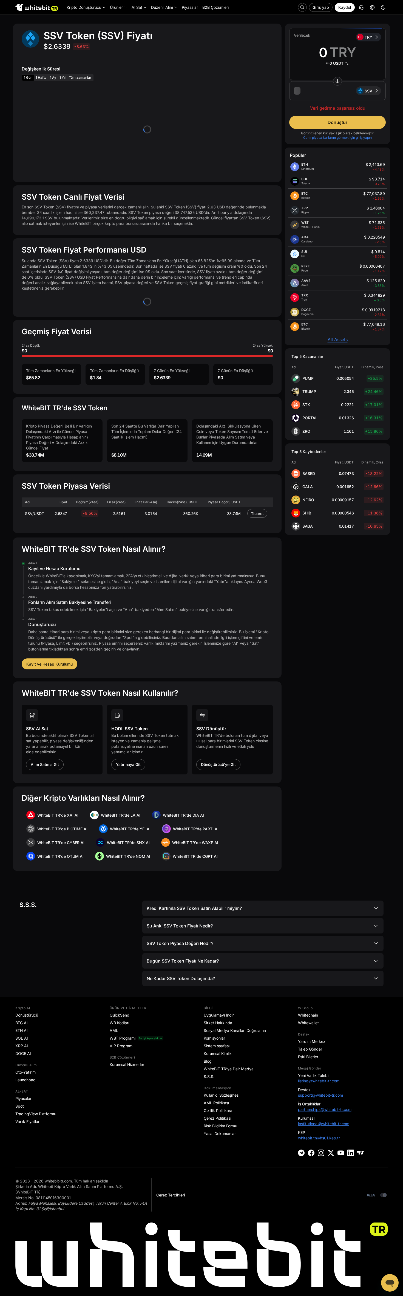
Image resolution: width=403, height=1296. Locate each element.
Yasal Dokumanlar (220, 1133)
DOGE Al (23, 1053)
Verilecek (302, 35)
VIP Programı (121, 1045)
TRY (368, 37)
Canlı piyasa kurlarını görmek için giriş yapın (337, 137)
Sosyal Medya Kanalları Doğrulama (235, 1030)
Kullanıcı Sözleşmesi (221, 1095)
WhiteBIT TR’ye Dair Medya (229, 1068)
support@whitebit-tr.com (320, 1095)
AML (114, 1030)
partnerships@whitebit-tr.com (324, 1109)
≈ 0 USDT (335, 63)
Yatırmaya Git (128, 764)
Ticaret (257, 513)
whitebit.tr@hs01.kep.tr (319, 1138)
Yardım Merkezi (312, 1041)
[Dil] (372, 7)
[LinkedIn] (350, 1153)
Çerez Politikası (217, 1118)
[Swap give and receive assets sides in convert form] (337, 81)
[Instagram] (321, 1153)
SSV (368, 91)
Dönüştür (337, 122)
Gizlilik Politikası (218, 1110)
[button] (337, 90)
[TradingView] (360, 1153)
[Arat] (302, 7)
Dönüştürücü (26, 1015)
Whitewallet (308, 1022)
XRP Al (21, 1045)
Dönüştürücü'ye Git (218, 764)
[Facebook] (311, 1153)
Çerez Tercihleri (170, 1195)
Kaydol (344, 7)
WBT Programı (122, 1038)
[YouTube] (340, 1153)
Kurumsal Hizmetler (127, 1064)
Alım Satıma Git (45, 764)
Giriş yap (321, 7)
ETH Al (21, 1030)
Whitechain (308, 1015)
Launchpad (25, 1079)
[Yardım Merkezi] (361, 7)
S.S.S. (209, 1076)
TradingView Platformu (35, 1113)
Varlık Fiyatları (27, 1121)
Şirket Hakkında (218, 1022)
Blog (208, 1061)
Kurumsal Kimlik (218, 1053)
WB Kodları (119, 1022)
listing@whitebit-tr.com (318, 1081)
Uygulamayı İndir (219, 1015)
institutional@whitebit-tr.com (323, 1123)
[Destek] (390, 1283)
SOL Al (21, 1038)
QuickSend (119, 1015)
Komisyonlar (214, 1038)
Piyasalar (23, 1098)
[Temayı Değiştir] (383, 7)
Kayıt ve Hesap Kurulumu (49, 664)
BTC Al (21, 1022)
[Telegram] (301, 1153)
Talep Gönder (310, 1049)
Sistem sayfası (216, 1045)
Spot (19, 1106)
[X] (331, 1153)
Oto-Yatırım (25, 1072)
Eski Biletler (308, 1056)
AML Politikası (216, 1102)
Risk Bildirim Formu (220, 1126)
